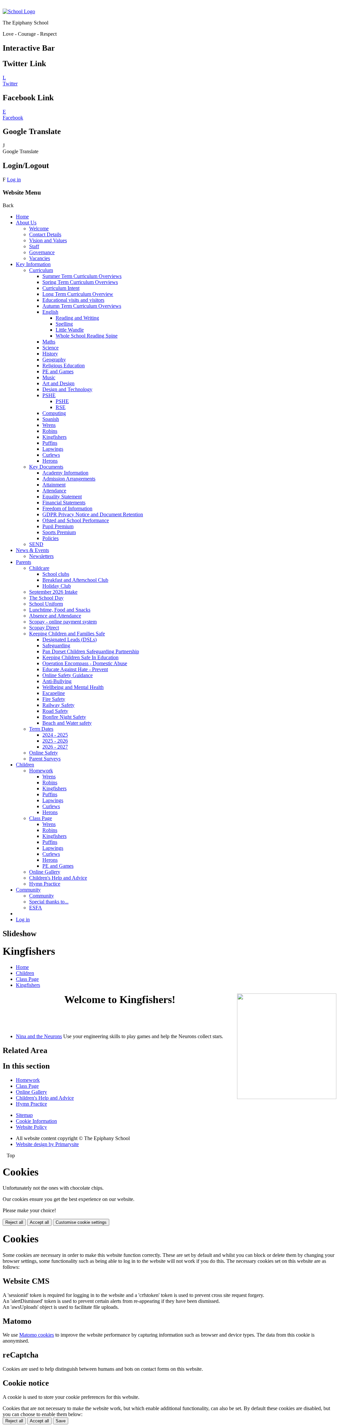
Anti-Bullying (57, 681)
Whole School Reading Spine (87, 336)
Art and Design (58, 383)
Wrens (49, 425)
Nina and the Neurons (39, 1036)
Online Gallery (44, 872)
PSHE (49, 395)
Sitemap (24, 1115)
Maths (48, 342)
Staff (34, 246)
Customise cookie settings (81, 1222)
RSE (61, 407)
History (50, 353)
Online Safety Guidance (67, 675)
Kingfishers (54, 437)
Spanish (50, 419)
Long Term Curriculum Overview (77, 294)
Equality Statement (62, 496)
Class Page (40, 818)
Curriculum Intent (60, 288)
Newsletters (41, 556)
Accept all (39, 1222)
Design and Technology (67, 389)
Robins (49, 431)
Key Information (33, 264)
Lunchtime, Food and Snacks (59, 610)
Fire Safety (53, 699)
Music (48, 377)
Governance (42, 252)
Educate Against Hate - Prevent (75, 669)
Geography (54, 359)
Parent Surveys (45, 758)
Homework (41, 770)
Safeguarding (56, 645)
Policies (50, 538)
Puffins (49, 443)
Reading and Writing (77, 318)
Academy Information (65, 473)
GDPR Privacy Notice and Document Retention (92, 514)
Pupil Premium (57, 526)
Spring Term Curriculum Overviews (80, 282)
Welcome (39, 228)
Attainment (54, 484)
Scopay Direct (44, 627)
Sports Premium (59, 532)
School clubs (55, 574)
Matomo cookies (36, 1335)
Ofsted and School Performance (75, 520)
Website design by (47, 1144)
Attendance (54, 490)
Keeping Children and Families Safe (67, 633)
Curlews (51, 455)
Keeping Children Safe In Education (80, 657)
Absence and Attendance (55, 616)
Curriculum (41, 270)
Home (22, 216)
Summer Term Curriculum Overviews (81, 276)
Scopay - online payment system (63, 621)
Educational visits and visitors (73, 300)
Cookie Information (36, 1121)
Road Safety (55, 711)
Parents (23, 562)
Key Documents (46, 467)
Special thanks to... (49, 901)
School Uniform (46, 604)
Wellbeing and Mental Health (73, 687)
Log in (14, 179)
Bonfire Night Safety (64, 717)
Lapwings (52, 449)
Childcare (39, 568)
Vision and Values (48, 240)
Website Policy (31, 1127)
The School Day (46, 598)
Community (28, 890)
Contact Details (45, 234)
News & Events (32, 550)
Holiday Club (56, 586)
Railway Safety (58, 705)
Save (61, 1420)
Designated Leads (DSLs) (69, 639)
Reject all (14, 1222)
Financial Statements (63, 502)
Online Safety (43, 753)
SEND (36, 544)
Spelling (64, 324)
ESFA (35, 907)
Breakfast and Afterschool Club (75, 580)
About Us (26, 222)
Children (25, 764)
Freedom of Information (67, 508)
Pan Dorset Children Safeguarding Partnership (90, 651)
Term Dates (41, 729)
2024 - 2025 (55, 735)
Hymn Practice (44, 884)
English (50, 312)
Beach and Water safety (67, 723)
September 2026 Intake (53, 592)
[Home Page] (19, 11)
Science (50, 347)
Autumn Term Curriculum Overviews (81, 306)
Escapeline (53, 693)
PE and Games (57, 371)
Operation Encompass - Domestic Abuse (84, 663)
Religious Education (63, 365)
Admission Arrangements (68, 479)
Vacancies (39, 258)
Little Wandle (70, 330)
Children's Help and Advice (58, 878)
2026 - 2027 (55, 747)
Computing (54, 413)
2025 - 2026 (55, 741)
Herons (50, 461)
